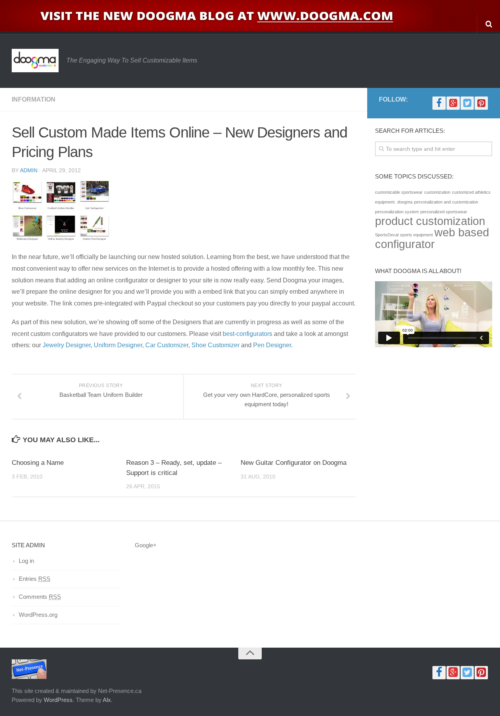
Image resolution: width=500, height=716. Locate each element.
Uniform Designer (118, 345)
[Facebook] (439, 103)
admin (29, 170)
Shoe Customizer (215, 345)
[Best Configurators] (60, 238)
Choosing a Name (38, 462)
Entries (34, 578)
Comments (40, 596)
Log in (26, 560)
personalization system (397, 211)
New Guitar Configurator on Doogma (293, 462)
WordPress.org (38, 614)
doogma (404, 202)
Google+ (146, 545)
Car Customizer (166, 345)
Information (33, 99)
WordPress (58, 699)
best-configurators (248, 333)
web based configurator (432, 238)
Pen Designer (272, 345)
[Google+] (453, 103)
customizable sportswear (399, 192)
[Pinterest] (481, 103)
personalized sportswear (443, 211)
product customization (430, 220)
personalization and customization (446, 202)
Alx (107, 699)
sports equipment (416, 234)
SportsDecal (386, 234)
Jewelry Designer (67, 345)
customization (437, 192)
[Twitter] (467, 103)
